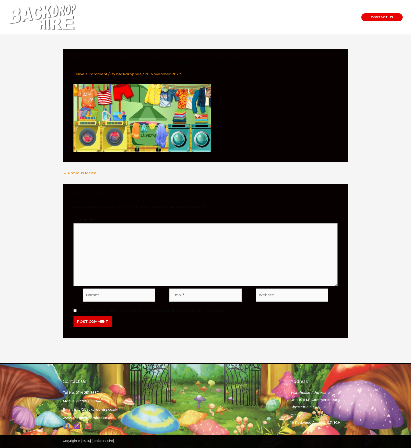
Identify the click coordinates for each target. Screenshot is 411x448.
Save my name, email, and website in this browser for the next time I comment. (152, 311)
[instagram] (78, 426)
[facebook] (67, 426)
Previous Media (79, 173)
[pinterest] (89, 426)
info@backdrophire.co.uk (95, 409)
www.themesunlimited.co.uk (87, 418)
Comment (84, 219)
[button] (382, 17)
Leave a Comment (90, 74)
